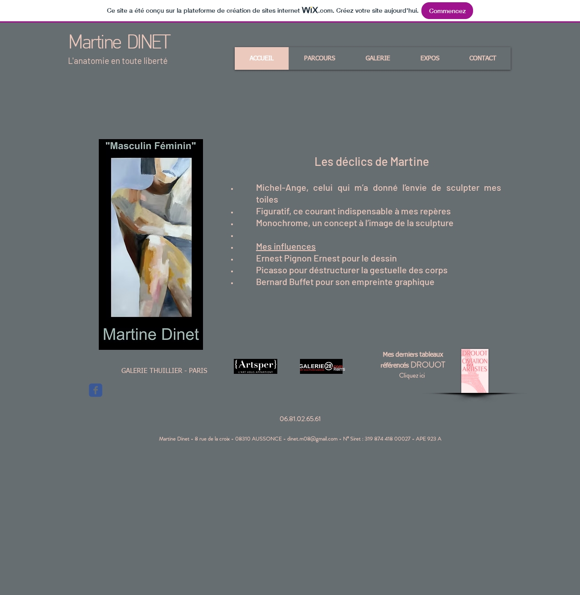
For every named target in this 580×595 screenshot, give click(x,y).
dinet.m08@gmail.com (312, 439)
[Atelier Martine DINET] (95, 390)
